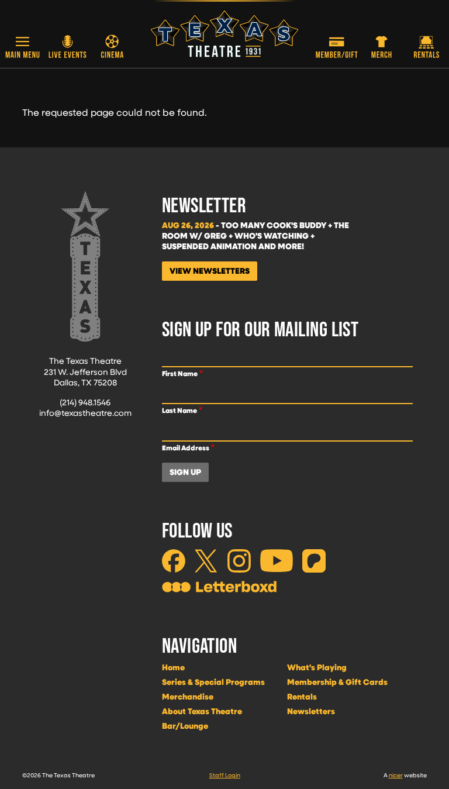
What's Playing (317, 667)
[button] (22, 48)
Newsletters (311, 711)
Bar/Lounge (185, 726)
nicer (396, 775)
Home (173, 667)
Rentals (302, 696)
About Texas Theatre (202, 711)
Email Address (185, 448)
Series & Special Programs (213, 682)
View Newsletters (210, 271)
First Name (180, 373)
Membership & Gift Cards (337, 682)
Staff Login (224, 775)
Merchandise (187, 696)
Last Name (179, 410)
